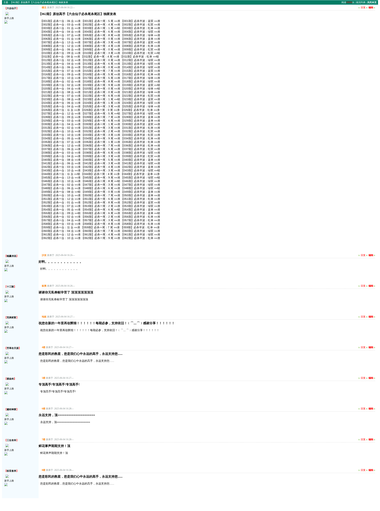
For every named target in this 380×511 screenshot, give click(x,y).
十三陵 (10, 286)
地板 (44, 316)
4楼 (43, 347)
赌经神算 (11, 409)
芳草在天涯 (13, 348)
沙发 (44, 255)
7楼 (43, 439)
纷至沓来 (11, 470)
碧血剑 (10, 378)
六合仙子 (11, 8)
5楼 (43, 378)
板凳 (44, 285)
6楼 (43, 408)
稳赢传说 (11, 256)
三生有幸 (11, 440)
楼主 (44, 7)
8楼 (43, 470)
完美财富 (11, 317)
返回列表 (361, 2)
